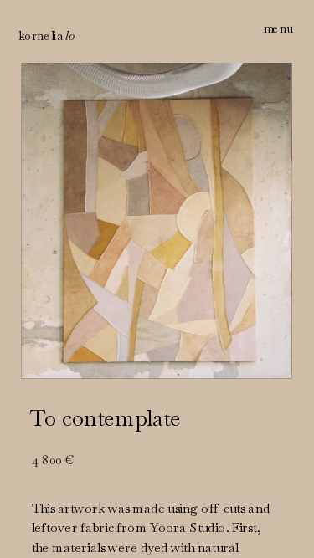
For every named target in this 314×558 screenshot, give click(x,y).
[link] (46, 36)
